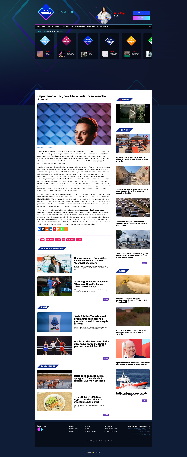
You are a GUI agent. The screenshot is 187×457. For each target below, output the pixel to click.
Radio (44, 26)
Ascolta (141, 12)
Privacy (77, 440)
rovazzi (79, 239)
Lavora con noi (91, 431)
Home (38, 26)
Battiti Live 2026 (102, 26)
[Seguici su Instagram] (65, 12)
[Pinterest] (54, 229)
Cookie (101, 440)
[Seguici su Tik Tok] (68, 12)
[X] (43, 229)
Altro (105, 299)
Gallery (66, 26)
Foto (88, 429)
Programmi (74, 429)
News (72, 431)
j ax (63, 239)
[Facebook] (39, 229)
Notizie (50, 26)
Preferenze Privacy (89, 440)
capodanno (49, 239)
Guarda (141, 18)
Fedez (58, 239)
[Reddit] (47, 229)
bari (42, 239)
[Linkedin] (50, 229)
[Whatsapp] (62, 229)
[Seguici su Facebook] (59, 12)
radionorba (70, 239)
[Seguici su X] (62, 12)
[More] (66, 229)
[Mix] (58, 229)
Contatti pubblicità (111, 429)
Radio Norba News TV (78, 26)
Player (72, 426)
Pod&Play (58, 26)
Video (88, 426)
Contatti (110, 440)
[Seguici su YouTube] (72, 12)
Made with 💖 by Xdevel (93, 452)
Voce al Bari (91, 26)
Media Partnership (111, 431)
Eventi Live (108, 426)
